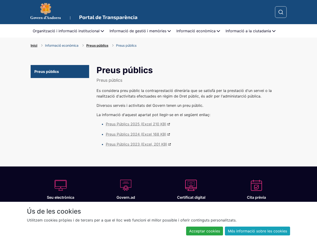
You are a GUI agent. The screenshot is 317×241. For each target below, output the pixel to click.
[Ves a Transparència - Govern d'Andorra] (83, 12)
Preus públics (46, 71)
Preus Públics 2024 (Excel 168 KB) (136, 134)
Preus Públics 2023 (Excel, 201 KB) (136, 144)
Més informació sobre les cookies (257, 231)
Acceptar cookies (204, 231)
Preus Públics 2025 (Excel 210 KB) (136, 124)
